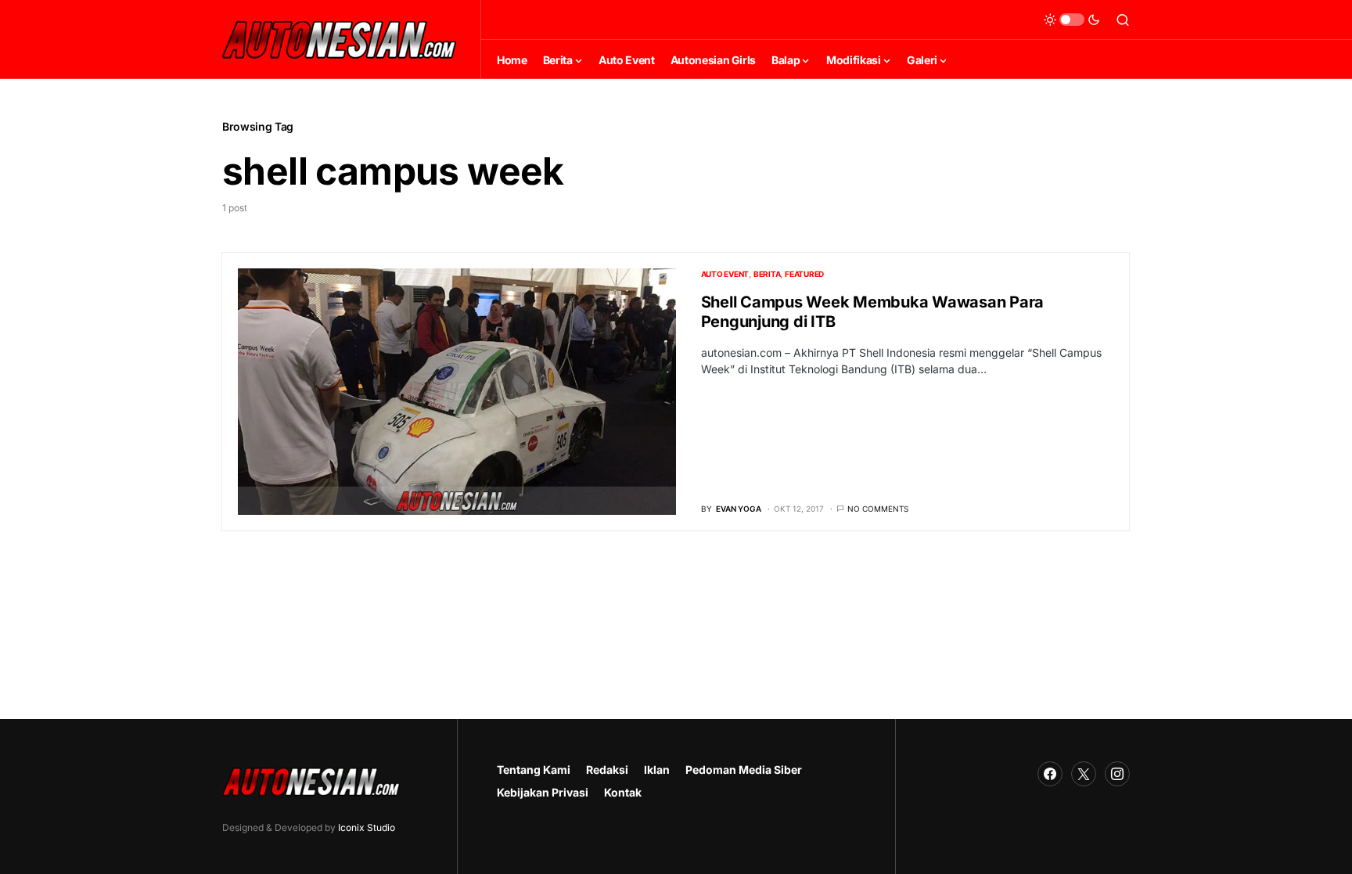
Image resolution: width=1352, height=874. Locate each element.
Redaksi (607, 769)
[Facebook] (1050, 773)
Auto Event (725, 274)
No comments (877, 508)
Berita (767, 274)
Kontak (623, 792)
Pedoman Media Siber (743, 769)
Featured (804, 274)
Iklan (657, 769)
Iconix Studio (366, 827)
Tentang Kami (533, 769)
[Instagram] (1117, 773)
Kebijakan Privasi (542, 792)
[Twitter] (1083, 773)
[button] (1072, 19)
